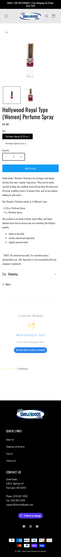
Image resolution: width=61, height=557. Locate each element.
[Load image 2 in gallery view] (30, 95)
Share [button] (8, 284)
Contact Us (11, 460)
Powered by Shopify (39, 551)
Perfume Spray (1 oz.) (17, 144)
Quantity (5, 150)
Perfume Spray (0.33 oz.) (17, 136)
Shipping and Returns (15, 446)
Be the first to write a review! (30, 350)
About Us (10, 439)
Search (9, 453)
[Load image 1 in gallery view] (11, 95)
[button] (6, 16)
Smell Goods (26, 551)
